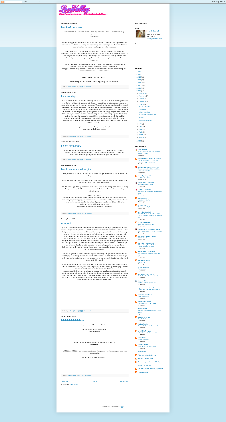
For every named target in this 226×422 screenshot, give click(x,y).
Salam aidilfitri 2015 (143, 296)
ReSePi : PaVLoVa (143, 319)
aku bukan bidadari (144, 212)
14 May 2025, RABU (143, 177)
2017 (139, 71)
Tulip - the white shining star (147, 355)
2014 (139, 80)
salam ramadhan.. (71, 145)
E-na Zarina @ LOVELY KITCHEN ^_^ (150, 229)
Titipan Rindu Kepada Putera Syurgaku (149, 289)
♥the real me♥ (142, 308)
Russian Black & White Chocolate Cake (149, 326)
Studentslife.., (142, 198)
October (142, 99)
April (140, 132)
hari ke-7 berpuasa (71, 27)
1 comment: (87, 86)
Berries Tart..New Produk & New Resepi (149, 276)
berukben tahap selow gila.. (76, 169)
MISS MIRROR (142, 150)
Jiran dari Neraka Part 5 (144, 200)
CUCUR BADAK (142, 238)
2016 (139, 74)
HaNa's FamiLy (143, 324)
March (141, 135)
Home (95, 381)
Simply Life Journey (144, 365)
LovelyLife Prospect (144, 331)
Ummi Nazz (141, 338)
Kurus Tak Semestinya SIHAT (146, 224)
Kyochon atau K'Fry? (144, 207)
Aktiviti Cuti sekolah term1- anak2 (147, 333)
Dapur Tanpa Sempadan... (146, 183)
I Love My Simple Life (145, 176)
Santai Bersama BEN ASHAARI (148, 167)
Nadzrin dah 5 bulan (143, 339)
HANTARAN (141, 262)
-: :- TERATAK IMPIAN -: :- (146, 274)
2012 (139, 85)
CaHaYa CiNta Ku (144, 317)
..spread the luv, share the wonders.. (150, 288)
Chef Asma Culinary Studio (147, 236)
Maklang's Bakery (144, 260)
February (142, 137)
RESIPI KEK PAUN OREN (145, 184)
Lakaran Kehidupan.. (145, 189)
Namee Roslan (143, 345)
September (143, 101)
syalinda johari (154, 31)
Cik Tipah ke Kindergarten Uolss (147, 282)
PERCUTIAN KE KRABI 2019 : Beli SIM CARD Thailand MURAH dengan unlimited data (150, 215)
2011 (139, 88)
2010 (139, 91)
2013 (139, 82)
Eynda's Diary (142, 205)
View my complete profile (155, 39)
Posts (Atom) (74, 384)
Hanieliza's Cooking (144, 301)
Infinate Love (142, 352)
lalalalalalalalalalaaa (72, 320)
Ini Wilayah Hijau (143, 267)
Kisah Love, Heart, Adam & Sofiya (149, 362)
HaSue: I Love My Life (145, 295)
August (141, 104)
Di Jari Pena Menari (144, 222)
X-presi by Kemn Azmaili (146, 243)
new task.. (67, 223)
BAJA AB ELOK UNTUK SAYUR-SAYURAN (150, 231)
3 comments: (89, 213)
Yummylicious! (143, 372)
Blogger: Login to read (145, 358)
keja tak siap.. (69, 96)
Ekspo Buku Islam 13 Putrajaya (147, 303)
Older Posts (124, 381)
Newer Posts (66, 381)
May (140, 129)
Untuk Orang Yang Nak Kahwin (147, 346)
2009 (139, 141)
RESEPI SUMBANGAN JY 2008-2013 (150, 158)
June (141, 126)
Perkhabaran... (142, 269)
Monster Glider (143, 281)
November (142, 96)
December (142, 93)
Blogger (121, 407)
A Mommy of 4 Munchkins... (147, 252)
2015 (139, 77)
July (140, 124)
